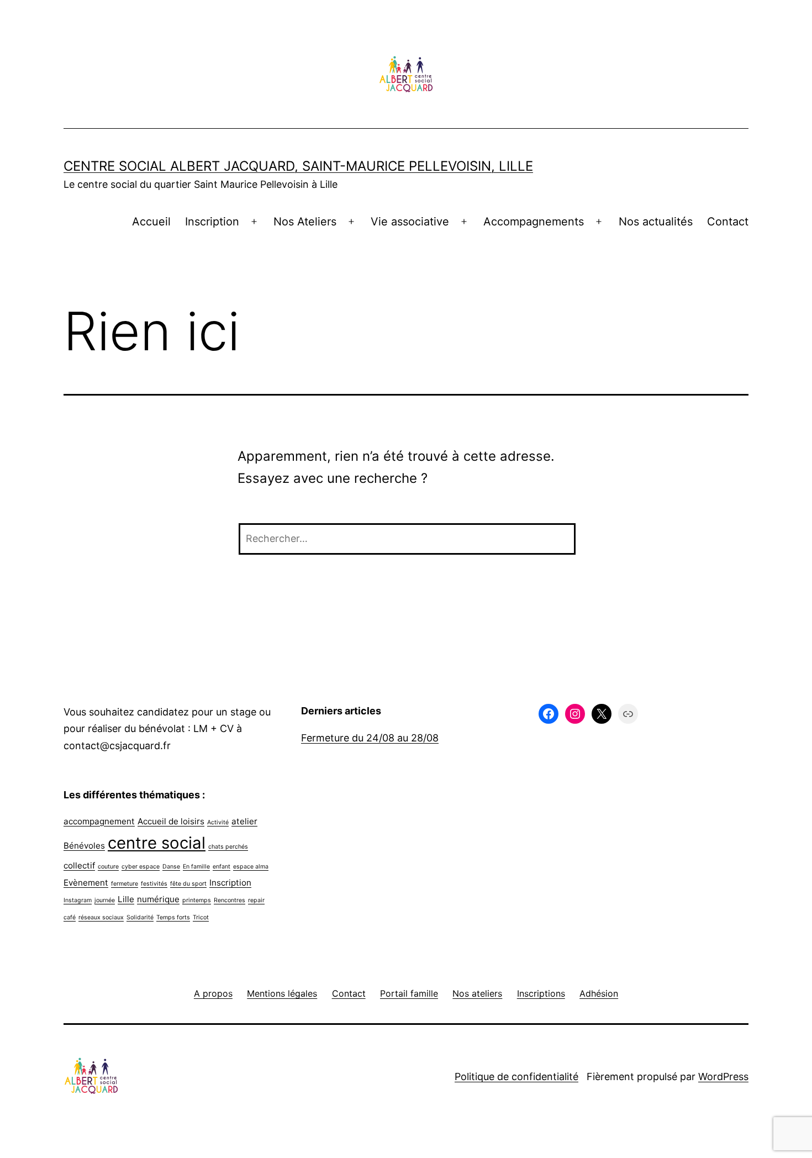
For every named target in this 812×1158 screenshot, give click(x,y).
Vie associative (410, 221)
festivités (154, 883)
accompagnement (99, 821)
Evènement (86, 882)
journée (104, 900)
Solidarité (140, 917)
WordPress (723, 1076)
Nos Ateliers (304, 221)
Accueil (151, 221)
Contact (727, 221)
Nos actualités (656, 221)
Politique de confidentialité (516, 1076)
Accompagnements (533, 221)
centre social (156, 842)
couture (108, 866)
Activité (218, 822)
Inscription (212, 221)
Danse (171, 866)
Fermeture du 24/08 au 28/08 (370, 738)
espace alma (250, 866)
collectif (79, 865)
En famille (196, 866)
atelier (244, 821)
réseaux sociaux (101, 917)
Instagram (78, 900)
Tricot (201, 917)
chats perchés (228, 846)
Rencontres (229, 900)
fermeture (124, 883)
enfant (221, 866)
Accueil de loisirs (171, 821)
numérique (158, 899)
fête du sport (188, 883)
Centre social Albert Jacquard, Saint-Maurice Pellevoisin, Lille (298, 166)
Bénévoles (84, 845)
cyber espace (141, 866)
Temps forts (173, 917)
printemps (196, 900)
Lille (126, 899)
